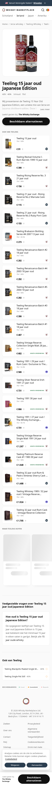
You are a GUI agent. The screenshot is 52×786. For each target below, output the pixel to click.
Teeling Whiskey (33, 24)
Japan (31, 15)
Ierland (20, 15)
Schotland (7, 15)
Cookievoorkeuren (36, 742)
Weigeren (15, 765)
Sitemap (7, 747)
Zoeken (6, 723)
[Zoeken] (43, 10)
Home (5, 24)
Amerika (42, 15)
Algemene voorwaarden (34, 730)
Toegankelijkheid (35, 737)
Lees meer (45, 109)
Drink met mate (35, 747)
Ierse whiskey (17, 24)
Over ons (7, 730)
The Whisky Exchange (29, 114)
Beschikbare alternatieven (26, 121)
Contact (6, 737)
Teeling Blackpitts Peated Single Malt (22, 669)
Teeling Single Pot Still (15, 676)
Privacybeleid (34, 723)
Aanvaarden (37, 765)
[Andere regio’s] (48, 10)
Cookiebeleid (11, 759)
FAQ (5, 742)
